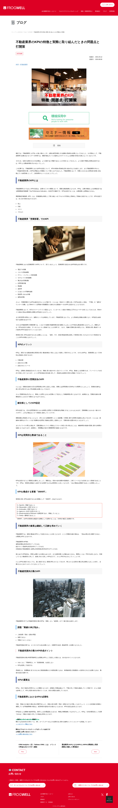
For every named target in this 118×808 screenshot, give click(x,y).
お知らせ (70, 794)
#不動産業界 (24, 64)
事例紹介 (97, 11)
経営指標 (19, 53)
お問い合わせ (109, 4)
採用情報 (112, 11)
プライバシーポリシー (73, 799)
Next (95, 751)
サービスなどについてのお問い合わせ (27, 785)
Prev (22, 751)
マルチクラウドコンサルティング (68, 11)
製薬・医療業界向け (87, 11)
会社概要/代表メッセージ (49, 11)
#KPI (17, 64)
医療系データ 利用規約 (46, 802)
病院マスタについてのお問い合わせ (90, 785)
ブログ (105, 11)
